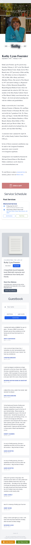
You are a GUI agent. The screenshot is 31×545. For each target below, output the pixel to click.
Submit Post (15, 317)
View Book (7, 265)
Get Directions (9, 216)
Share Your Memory (10, 290)
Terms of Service (20, 538)
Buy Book (16, 265)
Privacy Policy (11, 538)
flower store (20, 174)
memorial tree (21, 172)
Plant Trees (21, 216)
